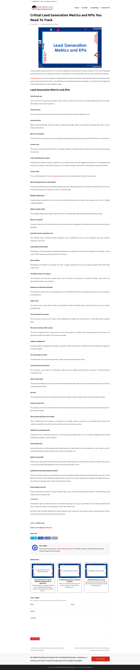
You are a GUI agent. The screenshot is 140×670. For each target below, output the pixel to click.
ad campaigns (54, 176)
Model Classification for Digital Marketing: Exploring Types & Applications (42, 581)
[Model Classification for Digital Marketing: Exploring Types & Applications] (43, 571)
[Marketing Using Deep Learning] (96, 571)
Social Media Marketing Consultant (65, 667)
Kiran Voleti (43, 546)
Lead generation (35, 78)
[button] (33, 538)
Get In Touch (101, 659)
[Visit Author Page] (35, 547)
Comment (33, 618)
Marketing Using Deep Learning (96, 579)
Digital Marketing (46, 24)
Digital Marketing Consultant (65, 548)
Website (32, 611)
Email (72, 604)
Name (32, 604)
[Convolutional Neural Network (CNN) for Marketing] (69, 571)
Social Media (54, 24)
